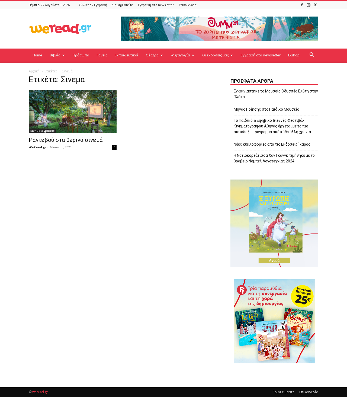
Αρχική (34, 71)
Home (37, 55)
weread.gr (40, 392)
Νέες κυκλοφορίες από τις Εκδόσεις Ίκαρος (272, 144)
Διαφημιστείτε (122, 5)
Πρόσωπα (81, 55)
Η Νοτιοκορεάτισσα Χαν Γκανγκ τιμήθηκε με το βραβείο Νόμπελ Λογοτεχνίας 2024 (274, 158)
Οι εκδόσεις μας (215, 55)
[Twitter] (315, 4)
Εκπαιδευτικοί (126, 55)
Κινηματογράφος (42, 131)
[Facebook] (302, 4)
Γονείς (102, 55)
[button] (311, 55)
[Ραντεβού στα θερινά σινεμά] (73, 111)
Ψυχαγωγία (180, 55)
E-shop (294, 55)
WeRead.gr (37, 147)
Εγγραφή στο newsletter (156, 5)
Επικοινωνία (188, 5)
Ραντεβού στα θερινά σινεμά (66, 140)
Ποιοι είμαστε (283, 392)
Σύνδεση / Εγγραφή (93, 5)
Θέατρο (152, 55)
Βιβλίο (55, 55)
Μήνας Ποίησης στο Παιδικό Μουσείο (266, 109)
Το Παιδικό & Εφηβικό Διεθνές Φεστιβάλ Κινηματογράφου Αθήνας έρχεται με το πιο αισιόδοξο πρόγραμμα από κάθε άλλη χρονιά (272, 126)
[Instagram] (308, 4)
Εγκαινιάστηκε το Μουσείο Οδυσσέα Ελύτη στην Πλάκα (276, 94)
